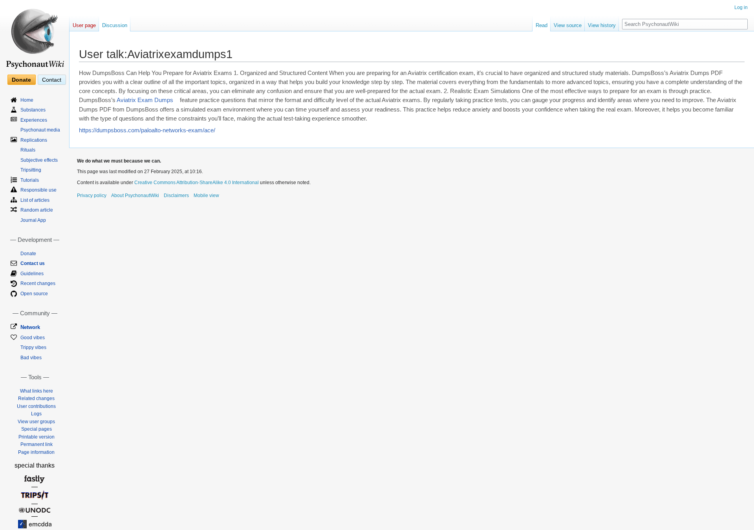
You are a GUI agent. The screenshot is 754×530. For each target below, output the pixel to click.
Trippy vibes (33, 347)
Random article (36, 210)
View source (568, 25)
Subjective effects (39, 160)
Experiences (33, 120)
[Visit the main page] (34, 35)
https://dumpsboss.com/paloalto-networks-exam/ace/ (147, 130)
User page (84, 25)
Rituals (27, 150)
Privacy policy (91, 195)
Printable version (36, 437)
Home (26, 100)
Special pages (36, 429)
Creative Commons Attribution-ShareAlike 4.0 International (196, 182)
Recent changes (37, 283)
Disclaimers (176, 195)
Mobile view (206, 195)
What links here (36, 391)
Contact (51, 80)
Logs (36, 414)
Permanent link (36, 444)
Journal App (33, 220)
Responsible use (38, 190)
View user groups (36, 421)
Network (30, 327)
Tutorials (29, 180)
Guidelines (32, 273)
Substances (33, 110)
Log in (741, 7)
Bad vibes (31, 357)
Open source (34, 293)
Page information (36, 452)
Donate (21, 80)
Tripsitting (30, 170)
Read (541, 25)
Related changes (36, 398)
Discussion (114, 25)
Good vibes (32, 337)
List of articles (34, 200)
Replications (33, 140)
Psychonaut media (40, 130)
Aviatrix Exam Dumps (145, 100)
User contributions (36, 406)
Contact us (32, 263)
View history (602, 25)
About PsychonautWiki (135, 195)
